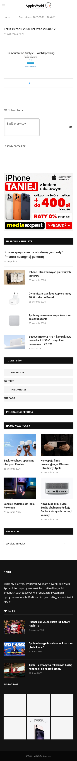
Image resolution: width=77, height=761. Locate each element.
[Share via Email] (46, 83)
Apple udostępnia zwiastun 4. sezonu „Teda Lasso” (51, 645)
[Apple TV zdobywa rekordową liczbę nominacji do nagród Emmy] (14, 670)
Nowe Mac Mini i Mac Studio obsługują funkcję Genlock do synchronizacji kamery (56, 509)
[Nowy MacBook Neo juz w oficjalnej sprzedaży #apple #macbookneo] (62, 704)
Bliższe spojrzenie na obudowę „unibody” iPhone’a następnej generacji (33, 254)
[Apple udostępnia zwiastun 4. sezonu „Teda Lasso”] (14, 649)
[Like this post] (32, 83)
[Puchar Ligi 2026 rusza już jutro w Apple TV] (14, 627)
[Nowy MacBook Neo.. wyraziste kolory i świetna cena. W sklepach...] (15, 728)
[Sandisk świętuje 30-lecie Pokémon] (20, 488)
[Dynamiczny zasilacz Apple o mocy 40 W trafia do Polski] (14, 299)
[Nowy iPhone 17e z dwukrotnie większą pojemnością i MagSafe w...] (38, 728)
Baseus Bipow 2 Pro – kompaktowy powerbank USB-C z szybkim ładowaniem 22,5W (50, 340)
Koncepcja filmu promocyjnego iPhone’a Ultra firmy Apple (55, 464)
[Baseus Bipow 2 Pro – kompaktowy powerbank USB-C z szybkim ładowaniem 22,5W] (14, 342)
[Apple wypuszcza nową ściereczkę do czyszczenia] (14, 320)
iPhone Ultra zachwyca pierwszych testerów (50, 273)
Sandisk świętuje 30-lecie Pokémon (19, 505)
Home (7, 17)
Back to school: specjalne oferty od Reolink (19, 462)
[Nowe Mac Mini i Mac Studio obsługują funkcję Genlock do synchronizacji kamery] (57, 488)
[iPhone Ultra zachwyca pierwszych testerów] (14, 277)
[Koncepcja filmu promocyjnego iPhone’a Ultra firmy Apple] (57, 445)
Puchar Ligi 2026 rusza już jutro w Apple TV (49, 623)
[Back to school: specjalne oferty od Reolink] (20, 445)
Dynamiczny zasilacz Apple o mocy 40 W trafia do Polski (50, 295)
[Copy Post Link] (41, 83)
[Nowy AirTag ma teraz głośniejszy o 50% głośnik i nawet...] (62, 728)
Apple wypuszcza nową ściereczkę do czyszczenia (50, 317)
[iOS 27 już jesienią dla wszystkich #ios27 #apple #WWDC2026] (38, 704)
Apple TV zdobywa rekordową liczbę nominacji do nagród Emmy (50, 666)
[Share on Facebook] (36, 83)
